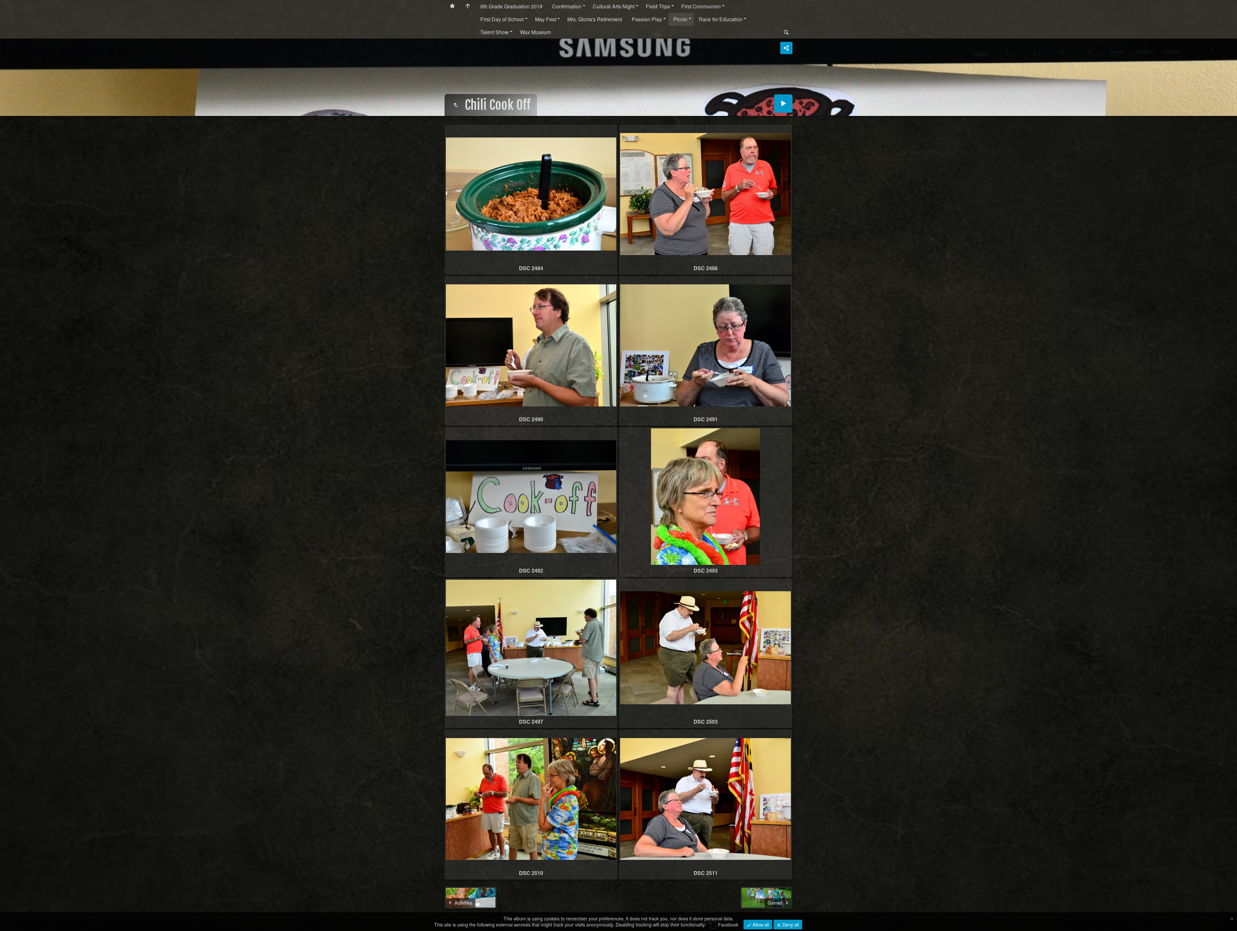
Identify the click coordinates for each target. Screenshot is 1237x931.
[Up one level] (455, 105)
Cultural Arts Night (614, 6)
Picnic (680, 19)
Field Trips (658, 6)
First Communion (701, 6)
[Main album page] (467, 6)
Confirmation (566, 6)
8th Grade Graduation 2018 (511, 6)
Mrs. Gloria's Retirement (594, 19)
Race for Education (721, 19)
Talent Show (494, 32)
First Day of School (502, 19)
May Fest (545, 19)
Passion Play (647, 19)
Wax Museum (535, 32)
